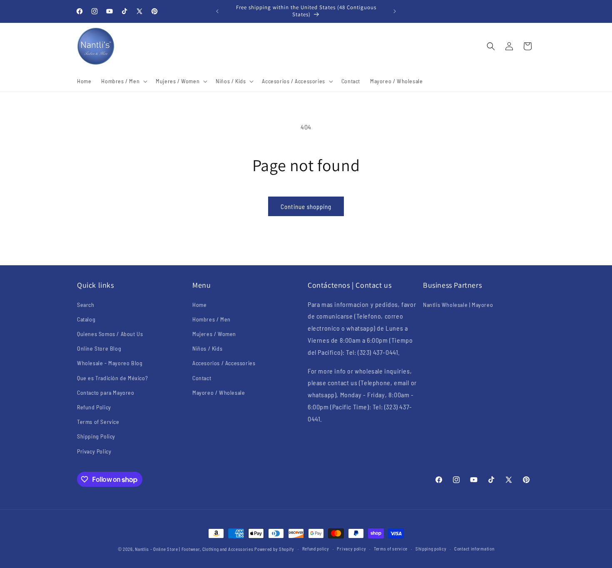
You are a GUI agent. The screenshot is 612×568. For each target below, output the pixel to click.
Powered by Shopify (274, 549)
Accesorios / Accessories (223, 362)
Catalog (86, 319)
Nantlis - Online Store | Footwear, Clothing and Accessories (194, 549)
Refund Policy (94, 407)
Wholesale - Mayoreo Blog (109, 362)
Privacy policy (351, 548)
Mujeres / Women (214, 333)
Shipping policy (431, 548)
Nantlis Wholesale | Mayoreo (458, 304)
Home (199, 304)
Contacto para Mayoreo (105, 392)
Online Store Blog (99, 348)
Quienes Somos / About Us (110, 333)
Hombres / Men (211, 319)
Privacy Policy (94, 451)
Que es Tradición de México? (112, 377)
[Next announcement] (395, 11)
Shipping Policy (96, 436)
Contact (201, 377)
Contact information (474, 548)
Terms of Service (98, 421)
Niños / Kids (207, 348)
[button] (123, 81)
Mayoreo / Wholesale (218, 392)
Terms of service (391, 548)
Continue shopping (306, 206)
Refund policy (315, 548)
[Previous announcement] (217, 11)
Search (86, 304)
